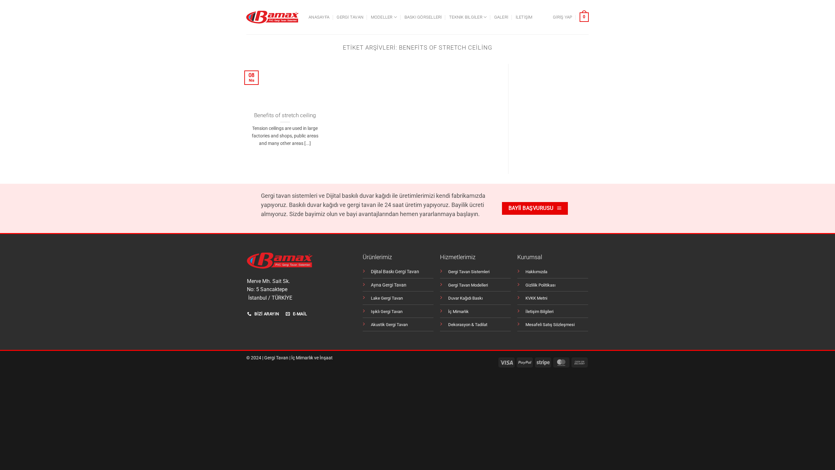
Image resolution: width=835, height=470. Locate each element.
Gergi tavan (350, 17)
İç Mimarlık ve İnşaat (312, 358)
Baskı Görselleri (423, 17)
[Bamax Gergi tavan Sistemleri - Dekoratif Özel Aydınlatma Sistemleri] (272, 17)
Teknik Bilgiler (465, 17)
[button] (562, 17)
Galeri (501, 17)
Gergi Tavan (276, 358)
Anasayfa (319, 17)
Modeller (382, 17)
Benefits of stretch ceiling (285, 115)
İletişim (524, 17)
